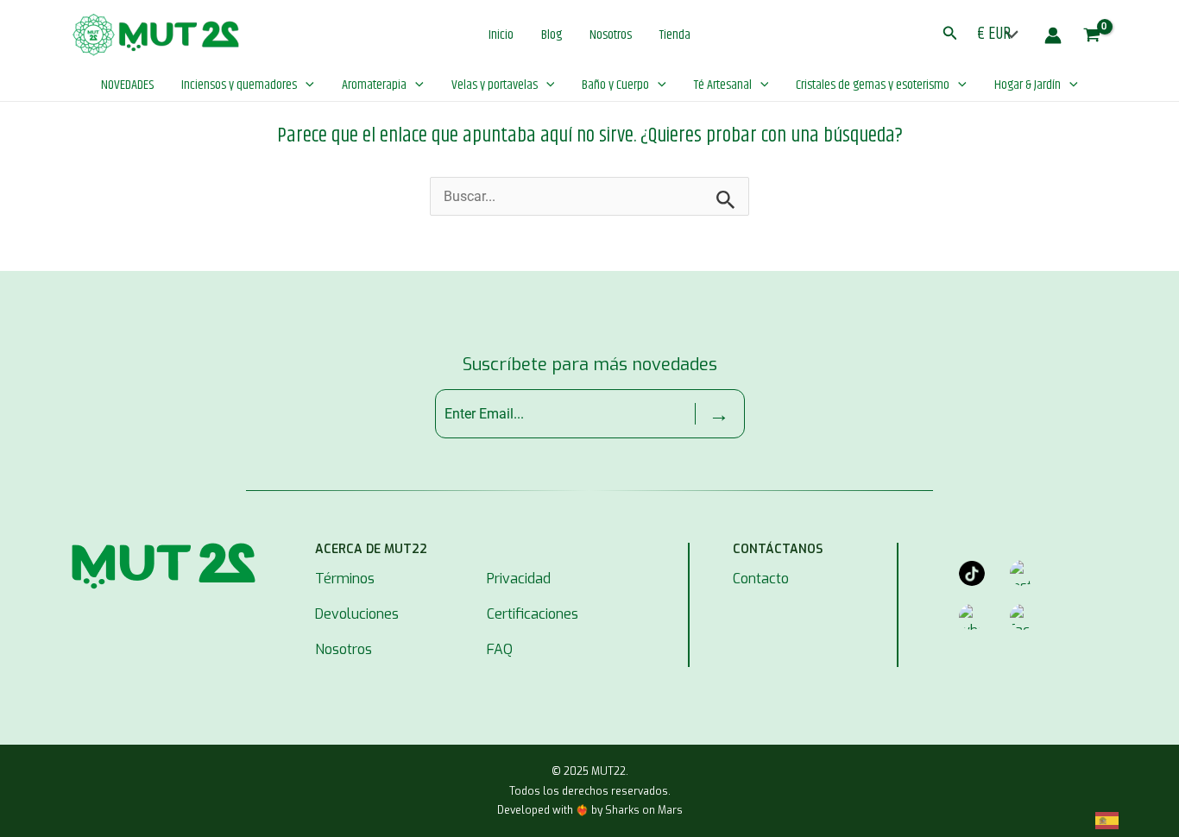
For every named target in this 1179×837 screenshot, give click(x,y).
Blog (551, 35)
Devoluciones (357, 614)
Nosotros (611, 35)
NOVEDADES (127, 85)
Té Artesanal (723, 85)
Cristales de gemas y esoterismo (872, 85)
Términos (345, 579)
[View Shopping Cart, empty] (1084, 35)
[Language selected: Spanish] (1115, 821)
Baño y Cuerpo (615, 85)
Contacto (761, 579)
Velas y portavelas (494, 85)
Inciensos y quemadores (239, 85)
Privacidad (519, 579)
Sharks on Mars (644, 810)
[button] (950, 35)
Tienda (674, 35)
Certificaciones (532, 614)
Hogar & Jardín (1027, 85)
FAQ (500, 649)
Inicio (501, 35)
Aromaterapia (374, 85)
